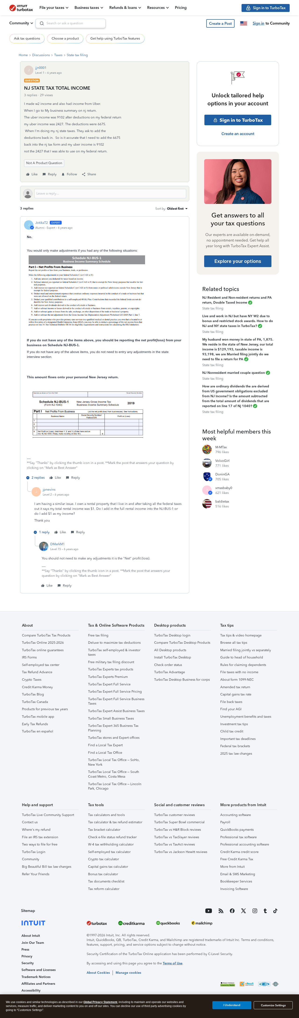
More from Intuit (232, 867)
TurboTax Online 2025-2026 (43, 643)
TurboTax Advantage (169, 672)
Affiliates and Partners (38, 984)
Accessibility (30, 990)
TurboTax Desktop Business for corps (182, 680)
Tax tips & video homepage (241, 635)
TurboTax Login (33, 852)
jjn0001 (40, 68)
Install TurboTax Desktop (172, 657)
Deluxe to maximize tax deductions (114, 643)
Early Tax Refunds (35, 724)
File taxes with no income (239, 672)
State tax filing (77, 55)
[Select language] (243, 23)
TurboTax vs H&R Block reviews (177, 830)
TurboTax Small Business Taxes (111, 718)
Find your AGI (231, 709)
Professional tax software (238, 837)
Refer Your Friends (35, 874)
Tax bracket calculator (104, 830)
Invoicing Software (234, 889)
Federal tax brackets (235, 746)
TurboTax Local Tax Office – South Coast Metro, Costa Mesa (113, 774)
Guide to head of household (241, 657)
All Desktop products (170, 650)
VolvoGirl (222, 461)
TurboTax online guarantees (43, 650)
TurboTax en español (37, 731)
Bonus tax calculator (103, 874)
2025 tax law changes (236, 754)
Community (19, 23)
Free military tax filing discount (111, 662)
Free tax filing (98, 635)
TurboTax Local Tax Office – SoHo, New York (114, 762)
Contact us (30, 822)
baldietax (222, 501)
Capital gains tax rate (235, 694)
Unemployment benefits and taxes (245, 717)
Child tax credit (231, 731)
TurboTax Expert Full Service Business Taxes (116, 701)
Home (23, 55)
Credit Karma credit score (239, 852)
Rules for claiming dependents (243, 665)
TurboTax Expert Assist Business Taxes (116, 711)
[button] (220, 23)
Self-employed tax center (40, 665)
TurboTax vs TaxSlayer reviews (176, 837)
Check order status (168, 665)
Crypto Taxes (31, 680)
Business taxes (87, 7)
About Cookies (98, 973)
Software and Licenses (38, 970)
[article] (104, 350)
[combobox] (71, 23)
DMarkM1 (57, 544)
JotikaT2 (41, 223)
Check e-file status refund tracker (112, 837)
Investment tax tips (234, 724)
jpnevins (49, 490)
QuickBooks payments (237, 830)
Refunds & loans (123, 7)
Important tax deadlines (238, 739)
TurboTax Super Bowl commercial (179, 822)
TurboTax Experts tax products (110, 669)
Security (27, 963)
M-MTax (221, 447)
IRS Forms (29, 657)
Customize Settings (273, 1005)
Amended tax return (235, 687)
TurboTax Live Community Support (48, 815)
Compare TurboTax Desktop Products (182, 643)
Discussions (41, 55)
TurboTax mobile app (38, 717)
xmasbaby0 (223, 488)
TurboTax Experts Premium (108, 677)
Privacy (26, 956)
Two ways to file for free (39, 844)
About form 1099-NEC (237, 680)
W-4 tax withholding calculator (111, 844)
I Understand (231, 1005)
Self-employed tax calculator (109, 852)
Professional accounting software (244, 844)
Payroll (225, 822)
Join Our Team (32, 943)
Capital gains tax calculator (108, 867)
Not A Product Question (44, 163)
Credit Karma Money (37, 687)
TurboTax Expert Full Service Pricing (115, 692)
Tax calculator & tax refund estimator (115, 822)
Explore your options (237, 261)
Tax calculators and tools (106, 815)
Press (25, 950)
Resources (156, 7)
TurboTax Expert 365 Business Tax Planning (113, 728)
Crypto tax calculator (103, 859)
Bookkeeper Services (236, 881)
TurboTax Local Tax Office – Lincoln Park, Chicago (114, 786)
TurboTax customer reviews (174, 815)
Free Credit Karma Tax (236, 859)
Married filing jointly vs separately (245, 650)
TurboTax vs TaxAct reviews (174, 844)
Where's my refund (36, 830)
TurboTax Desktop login (172, 635)
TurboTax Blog (33, 694)
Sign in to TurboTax (241, 120)
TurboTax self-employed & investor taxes (114, 652)
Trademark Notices (35, 977)
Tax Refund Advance (37, 672)
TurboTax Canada (35, 702)
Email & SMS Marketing (237, 874)
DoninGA (222, 474)
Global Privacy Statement (100, 1002)
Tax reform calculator (103, 889)
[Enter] (40, 23)
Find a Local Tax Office (105, 753)
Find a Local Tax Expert (105, 745)
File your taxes (51, 7)
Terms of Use (172, 963)
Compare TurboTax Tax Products (46, 635)
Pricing (181, 7)
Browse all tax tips (233, 643)
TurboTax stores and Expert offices (113, 738)
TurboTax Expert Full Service (109, 684)
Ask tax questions (27, 38)
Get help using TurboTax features (115, 38)
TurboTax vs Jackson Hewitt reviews (180, 852)
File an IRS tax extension (40, 837)
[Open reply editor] (104, 193)
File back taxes (231, 702)
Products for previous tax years (45, 709)
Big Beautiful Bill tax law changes (46, 867)
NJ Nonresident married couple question (233, 373)
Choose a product (65, 38)
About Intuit (30, 936)
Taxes (58, 55)
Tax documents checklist (106, 881)
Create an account (237, 133)
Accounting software (235, 815)
